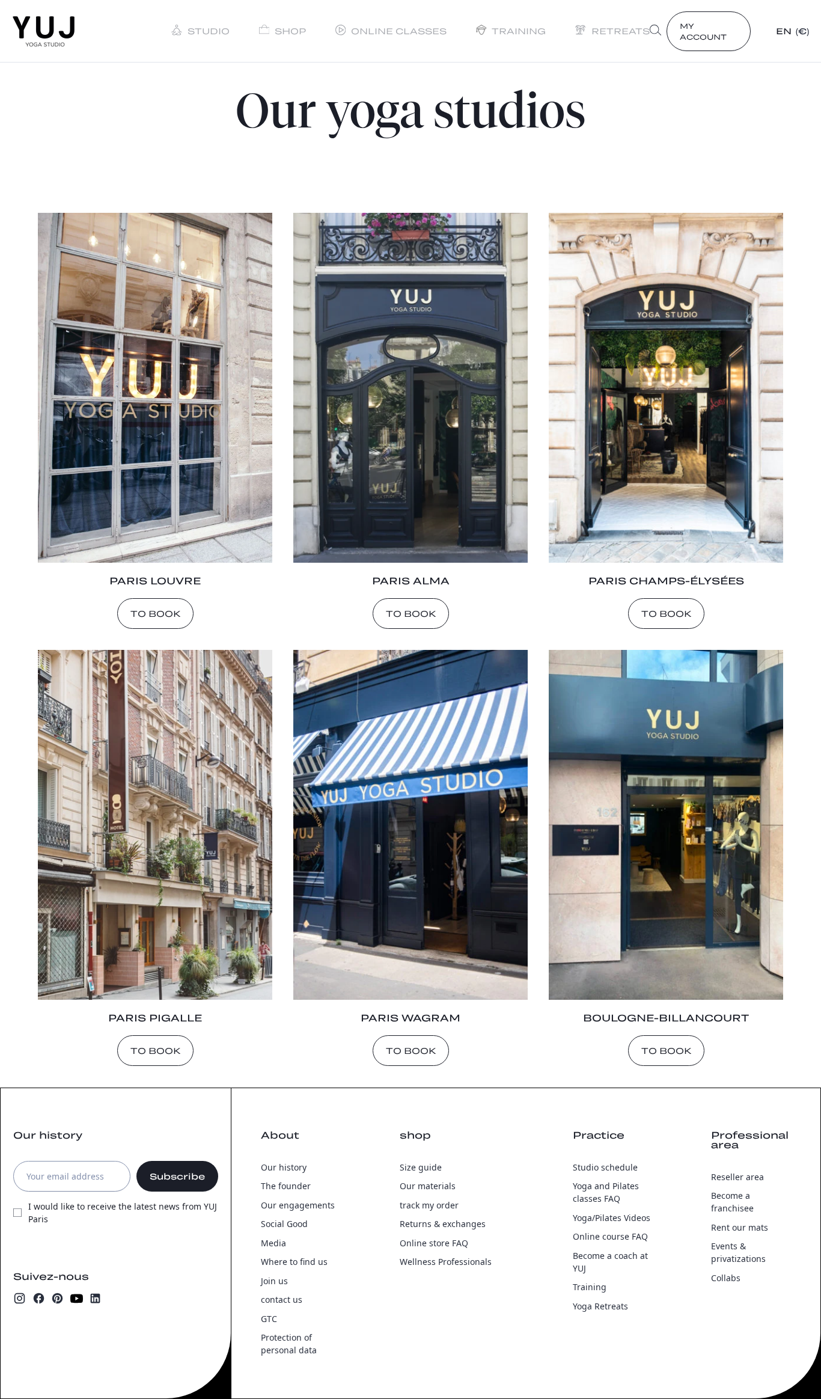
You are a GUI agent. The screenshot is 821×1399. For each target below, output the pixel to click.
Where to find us (294, 1261)
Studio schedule (605, 1167)
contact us (281, 1299)
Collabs (725, 1278)
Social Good (284, 1223)
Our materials (428, 1186)
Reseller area (737, 1177)
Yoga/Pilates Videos (611, 1217)
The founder (286, 1186)
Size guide (421, 1167)
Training (589, 1287)
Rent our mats (739, 1227)
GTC (269, 1318)
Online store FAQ (434, 1243)
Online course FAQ (610, 1236)
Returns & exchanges (443, 1223)
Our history (284, 1167)
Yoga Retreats (600, 1306)
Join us (274, 1281)
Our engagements (298, 1205)
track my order (429, 1205)
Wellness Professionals (446, 1261)
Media (273, 1243)
